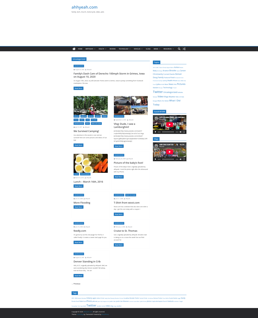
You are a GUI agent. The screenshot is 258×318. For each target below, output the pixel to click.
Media (156, 49)
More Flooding (82, 202)
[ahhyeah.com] (74, 48)
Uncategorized (78, 66)
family (183, 298)
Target (181, 301)
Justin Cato (113, 301)
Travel (174, 87)
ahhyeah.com (85, 7)
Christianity (158, 74)
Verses (155, 97)
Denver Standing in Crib (87, 261)
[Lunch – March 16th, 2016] (91, 163)
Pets (175, 84)
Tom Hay (80, 306)
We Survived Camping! (86, 131)
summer (176, 301)
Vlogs (148, 49)
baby (106, 298)
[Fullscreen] (184, 132)
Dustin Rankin (173, 298)
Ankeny (89, 298)
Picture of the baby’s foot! (128, 162)
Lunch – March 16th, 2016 (88, 181)
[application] (169, 124)
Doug (76, 120)
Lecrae (131, 301)
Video (87, 123)
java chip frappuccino (103, 301)
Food (173, 77)
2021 (73, 298)
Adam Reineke (82, 298)
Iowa (81, 301)
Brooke (91, 116)
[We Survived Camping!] (91, 105)
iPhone (175, 81)
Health (101, 49)
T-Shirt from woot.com (127, 202)
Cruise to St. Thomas (125, 230)
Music (166, 84)
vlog (111, 306)
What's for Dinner (163, 101)
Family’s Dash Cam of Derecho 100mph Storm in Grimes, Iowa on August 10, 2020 (109, 75)
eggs (179, 298)
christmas (150, 298)
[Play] (155, 132)
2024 (76, 298)
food (77, 301)
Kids (182, 81)
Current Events (169, 74)
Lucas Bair (136, 301)
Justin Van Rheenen (122, 301)
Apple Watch (170, 67)
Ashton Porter (100, 298)
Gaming (165, 81)
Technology (123, 49)
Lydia (87, 120)
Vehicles (137, 49)
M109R (162, 84)
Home (80, 49)
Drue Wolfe (166, 298)
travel (84, 306)
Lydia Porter (143, 301)
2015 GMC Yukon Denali (159, 67)
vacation (99, 306)
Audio (181, 67)
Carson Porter (143, 298)
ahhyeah (89, 69)
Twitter (158, 92)
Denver (104, 116)
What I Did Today (96, 123)
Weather (172, 97)
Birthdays (89, 49)
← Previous (76, 284)
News (171, 84)
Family (82, 120)
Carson (98, 116)
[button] (94, 48)
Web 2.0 (178, 97)
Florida (74, 301)
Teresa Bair (74, 306)
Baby (155, 71)
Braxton (83, 116)
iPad (84, 301)
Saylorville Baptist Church (159, 301)
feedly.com (80, 230)
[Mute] (181, 132)
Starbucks (170, 301)
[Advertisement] (129, 31)
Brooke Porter (134, 298)
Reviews (113, 49)
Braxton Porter (119, 298)
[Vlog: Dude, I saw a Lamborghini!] (131, 105)
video (108, 306)
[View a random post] (184, 48)
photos (149, 301)
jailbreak (94, 301)
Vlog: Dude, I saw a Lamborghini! (124, 125)
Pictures (94, 120)
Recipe (161, 87)
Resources (168, 49)
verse (103, 306)
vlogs (115, 306)
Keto (179, 80)
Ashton (76, 116)
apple (94, 298)
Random (156, 88)
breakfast (126, 298)
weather (119, 306)
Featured (167, 77)
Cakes (178, 71)
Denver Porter (157, 298)
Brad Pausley (111, 298)
